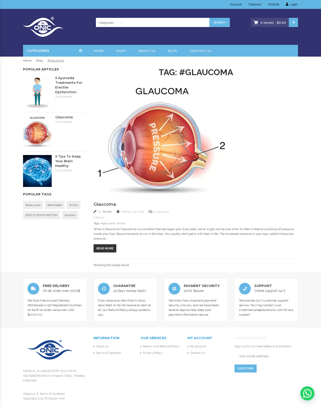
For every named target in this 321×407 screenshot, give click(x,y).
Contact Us (200, 51)
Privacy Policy (152, 353)
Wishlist (273, 4)
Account (236, 4)
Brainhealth (54, 205)
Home (99, 51)
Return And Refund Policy (161, 346)
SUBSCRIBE (245, 368)
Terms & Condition (108, 353)
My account (198, 346)
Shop (121, 51)
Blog (172, 51)
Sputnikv (70, 215)
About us (146, 51)
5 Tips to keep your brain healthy (68, 161)
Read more (105, 248)
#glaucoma (108, 223)
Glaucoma (105, 204)
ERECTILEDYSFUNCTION (41, 215)
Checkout (254, 4)
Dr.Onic (108, 211)
